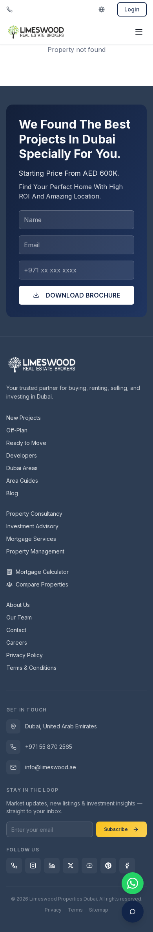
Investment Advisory (32, 526)
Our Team (19, 617)
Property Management (35, 551)
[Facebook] (127, 865)
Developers (21, 455)
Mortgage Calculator (42, 571)
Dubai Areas (22, 468)
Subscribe (116, 829)
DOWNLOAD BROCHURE (83, 295)
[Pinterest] (108, 865)
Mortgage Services (31, 538)
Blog (12, 493)
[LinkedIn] (52, 865)
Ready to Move (26, 442)
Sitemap (98, 910)
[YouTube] (89, 865)
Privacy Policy (24, 655)
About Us (18, 604)
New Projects (23, 417)
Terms (75, 910)
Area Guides (22, 480)
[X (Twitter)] (70, 865)
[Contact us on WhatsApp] (133, 883)
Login (132, 9)
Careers (16, 642)
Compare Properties (42, 584)
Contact (16, 630)
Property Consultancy (34, 513)
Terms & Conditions (31, 667)
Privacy (53, 910)
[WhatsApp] (14, 865)
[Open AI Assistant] (133, 912)
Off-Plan (16, 430)
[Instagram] (33, 865)
